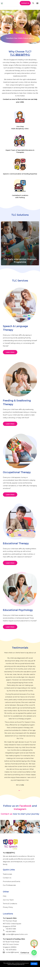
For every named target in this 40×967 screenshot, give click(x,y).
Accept (34, 963)
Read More (20, 251)
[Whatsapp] (34, 952)
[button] (37, 3)
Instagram (20, 809)
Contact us (6, 814)
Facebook (25, 805)
